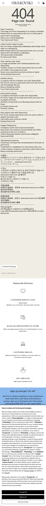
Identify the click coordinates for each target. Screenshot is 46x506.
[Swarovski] (22, 3)
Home (4, 273)
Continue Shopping (9, 266)
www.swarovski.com (21, 33)
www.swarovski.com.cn (30, 187)
